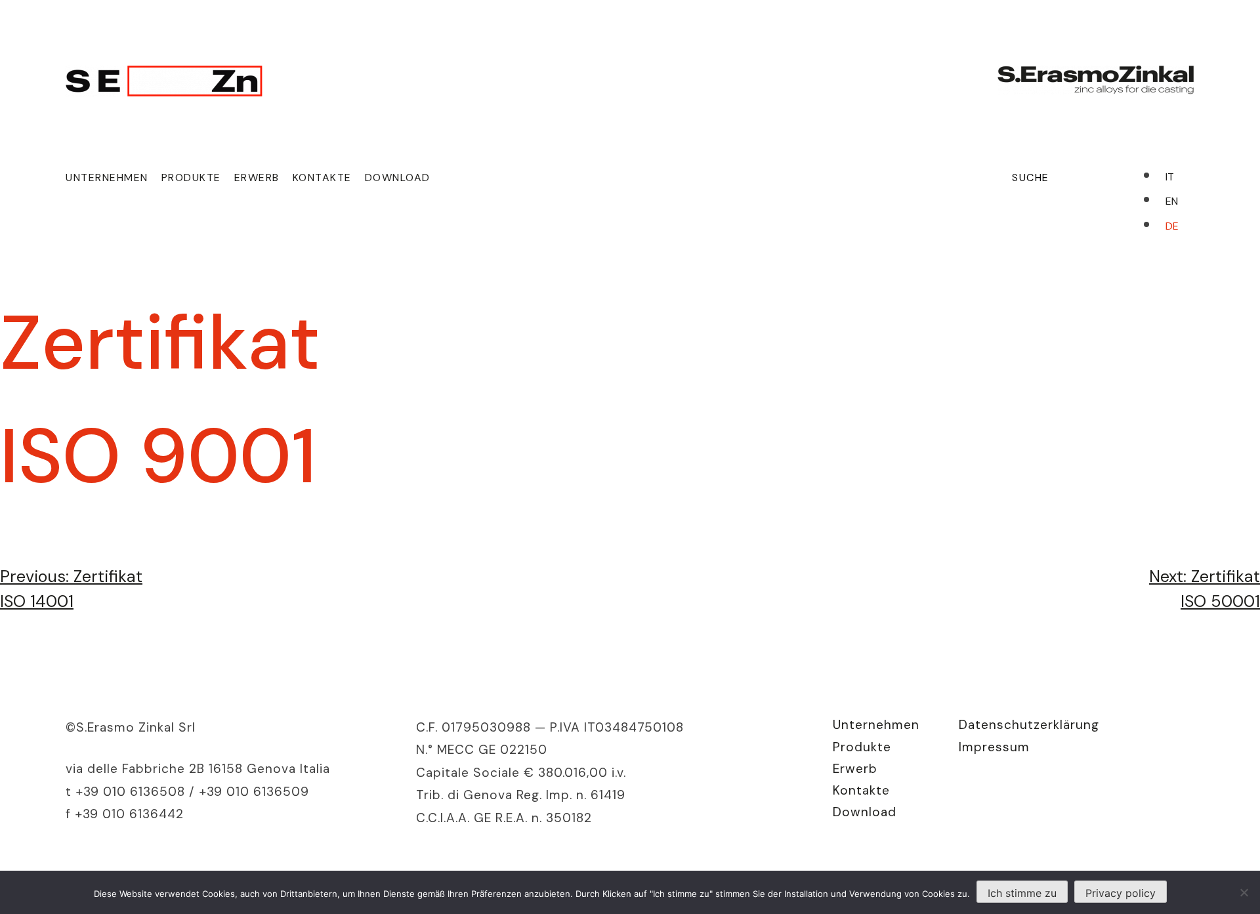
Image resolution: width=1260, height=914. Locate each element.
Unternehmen (107, 177)
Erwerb (257, 177)
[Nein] (1243, 892)
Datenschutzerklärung (1029, 725)
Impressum (994, 747)
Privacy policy (1120, 893)
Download (397, 177)
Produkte (191, 177)
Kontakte (322, 177)
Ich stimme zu (1022, 893)
